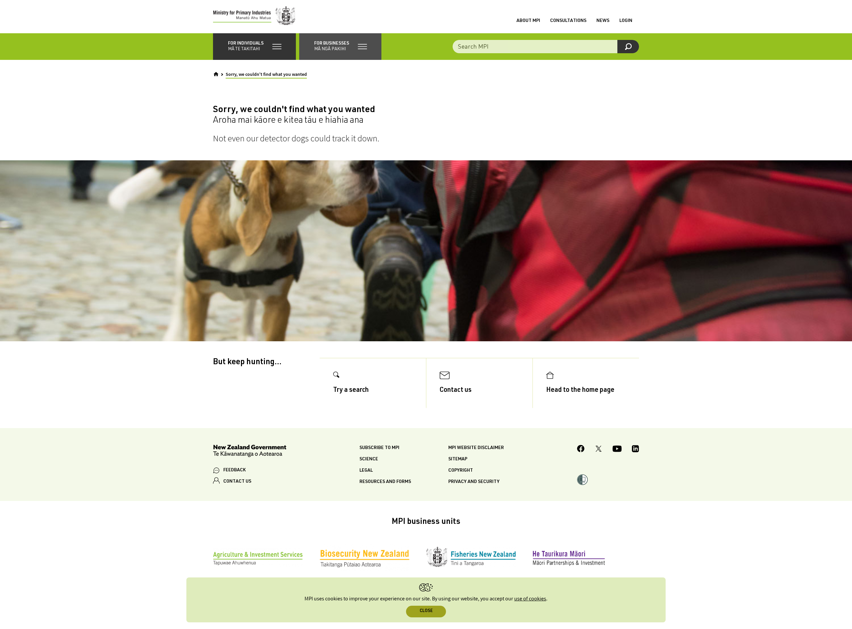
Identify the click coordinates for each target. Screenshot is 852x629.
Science (368, 459)
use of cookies (530, 598)
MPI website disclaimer (476, 448)
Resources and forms (385, 482)
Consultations (568, 21)
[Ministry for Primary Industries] (254, 16)
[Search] (628, 46)
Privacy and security (474, 482)
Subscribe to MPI (379, 448)
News (602, 21)
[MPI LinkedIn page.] (635, 449)
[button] (254, 46)
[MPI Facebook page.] (581, 449)
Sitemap (457, 459)
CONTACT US (237, 481)
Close (426, 611)
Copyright (460, 470)
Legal (366, 470)
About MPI (528, 21)
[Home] (216, 74)
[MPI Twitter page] (598, 450)
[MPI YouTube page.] (617, 449)
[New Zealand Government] (249, 452)
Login (625, 21)
